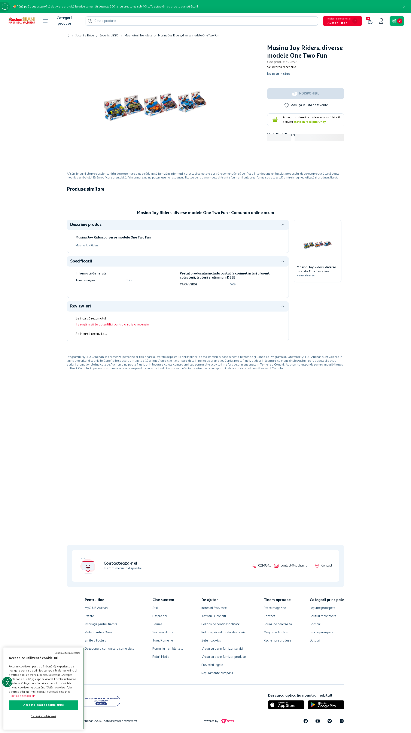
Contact (326, 565)
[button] (342, 21)
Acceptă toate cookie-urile (43, 705)
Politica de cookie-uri (23, 696)
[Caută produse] (89, 20)
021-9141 (264, 565)
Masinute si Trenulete (138, 35)
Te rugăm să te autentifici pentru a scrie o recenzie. (112, 324)
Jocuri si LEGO (109, 35)
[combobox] (201, 21)
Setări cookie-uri (43, 716)
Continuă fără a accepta (67, 653)
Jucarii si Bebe (85, 35)
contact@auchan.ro (294, 565)
